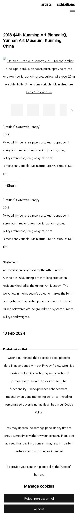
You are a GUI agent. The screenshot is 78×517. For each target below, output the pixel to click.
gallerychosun (29, 12)
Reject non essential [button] (39, 498)
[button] (17, 110)
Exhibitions (65, 4)
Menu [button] (72, 12)
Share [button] (11, 186)
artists (46, 4)
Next (72, 111)
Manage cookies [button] (39, 486)
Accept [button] (39, 509)
